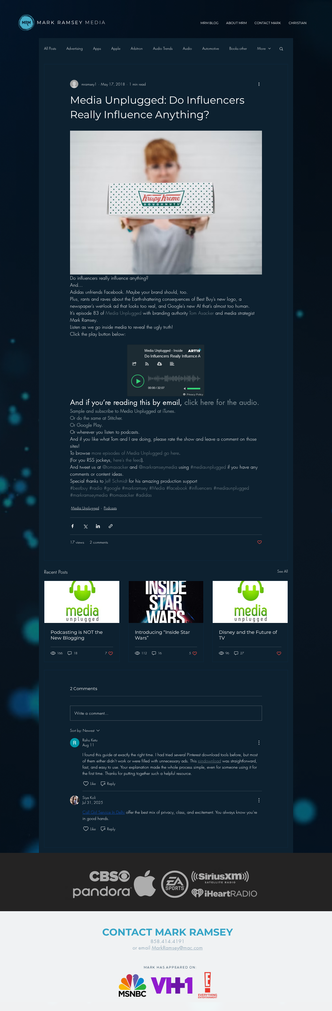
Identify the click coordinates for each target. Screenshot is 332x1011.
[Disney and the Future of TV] (250, 602)
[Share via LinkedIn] (97, 526)
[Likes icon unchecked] (85, 784)
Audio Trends (162, 48)
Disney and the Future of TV (248, 635)
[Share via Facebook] (72, 526)
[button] (281, 48)
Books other (238, 48)
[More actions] (259, 84)
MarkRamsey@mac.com (177, 948)
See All (282, 571)
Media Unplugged (85, 507)
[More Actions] (259, 743)
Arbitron (137, 48)
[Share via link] (110, 526)
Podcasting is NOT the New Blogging (77, 635)
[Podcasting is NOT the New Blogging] (81, 602)
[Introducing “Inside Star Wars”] (166, 602)
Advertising (74, 48)
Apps (97, 48)
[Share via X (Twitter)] (85, 526)
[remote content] (166, 371)
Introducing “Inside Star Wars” (162, 635)
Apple (115, 48)
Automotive (210, 48)
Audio (187, 48)
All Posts (50, 48)
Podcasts (110, 507)
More (261, 48)
